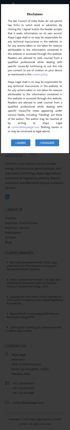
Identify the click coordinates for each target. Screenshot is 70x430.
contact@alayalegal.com (25, 127)
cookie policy (40, 74)
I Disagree (47, 143)
